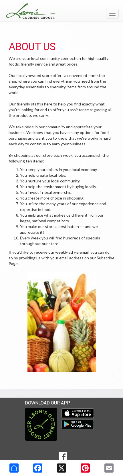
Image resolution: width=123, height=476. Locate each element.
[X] (61, 468)
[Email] (109, 468)
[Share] (14, 468)
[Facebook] (37, 468)
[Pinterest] (85, 468)
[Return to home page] (61, 11)
